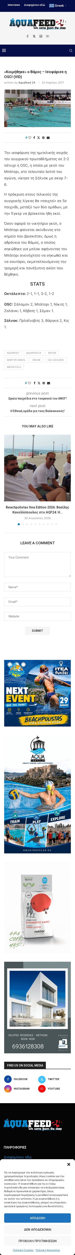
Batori (52, 352)
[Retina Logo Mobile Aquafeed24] (33, 1125)
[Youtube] (47, 36)
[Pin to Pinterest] (43, 137)
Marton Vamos (16, 359)
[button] (69, 1164)
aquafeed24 (33, 352)
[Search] (71, 51)
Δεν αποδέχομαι (37, 1229)
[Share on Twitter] (38, 137)
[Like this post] (29, 137)
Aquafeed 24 (26, 82)
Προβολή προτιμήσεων (38, 1241)
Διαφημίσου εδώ (34, 5)
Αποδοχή (37, 1218)
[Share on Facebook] (34, 137)
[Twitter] (34, 36)
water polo (14, 367)
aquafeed (13, 352)
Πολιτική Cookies (23, 1250)
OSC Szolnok (56, 359)
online (36, 359)
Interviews (14, 5)
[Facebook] (27, 36)
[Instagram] (40, 36)
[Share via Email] (48, 137)
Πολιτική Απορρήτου (48, 1250)
